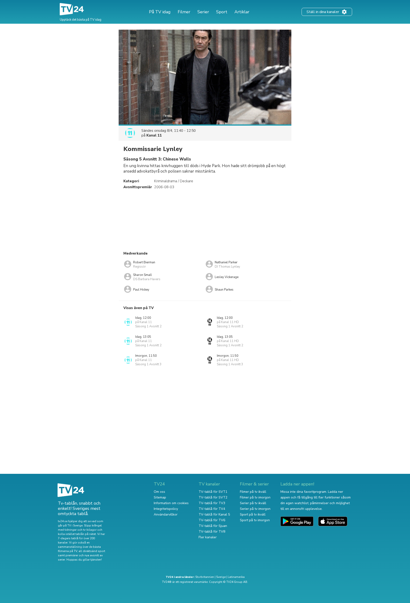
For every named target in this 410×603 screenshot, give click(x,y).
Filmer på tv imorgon (255, 497)
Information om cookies (171, 503)
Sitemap (160, 497)
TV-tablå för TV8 (212, 531)
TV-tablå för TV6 (212, 520)
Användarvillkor (165, 514)
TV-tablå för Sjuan (213, 526)
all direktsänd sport (92, 551)
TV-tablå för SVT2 (213, 497)
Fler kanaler (208, 537)
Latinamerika (236, 577)
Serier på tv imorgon (255, 509)
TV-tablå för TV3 (212, 503)
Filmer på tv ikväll (253, 491)
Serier (203, 12)
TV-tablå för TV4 (212, 509)
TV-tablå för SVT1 (213, 491)
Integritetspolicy (166, 509)
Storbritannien (204, 577)
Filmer (184, 12)
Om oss (159, 491)
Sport (221, 12)
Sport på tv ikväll (253, 514)
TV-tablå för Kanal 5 (214, 514)
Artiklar (241, 12)
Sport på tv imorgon (255, 520)
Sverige (221, 577)
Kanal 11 (154, 135)
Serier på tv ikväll (253, 503)
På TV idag (160, 12)
